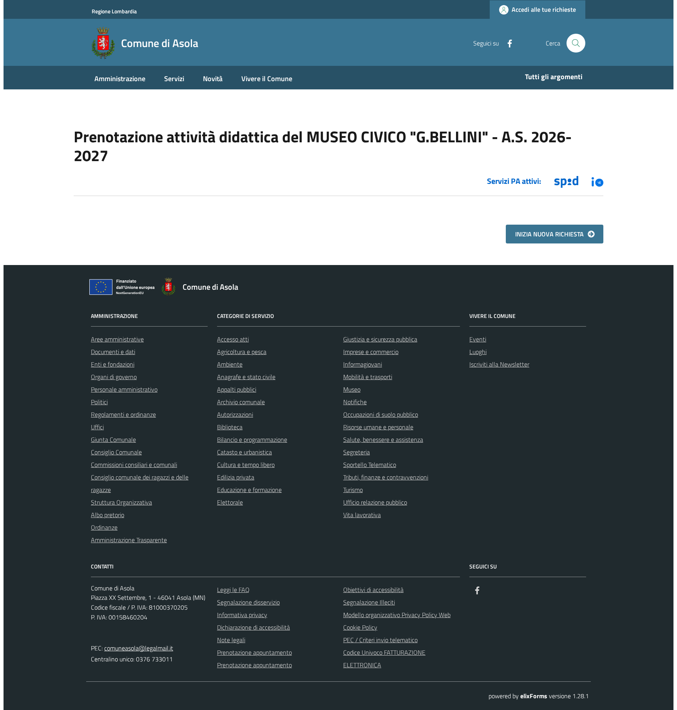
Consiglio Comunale (116, 452)
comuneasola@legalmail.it (138, 648)
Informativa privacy (242, 614)
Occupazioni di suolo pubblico (380, 414)
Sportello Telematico (369, 464)
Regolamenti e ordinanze (123, 414)
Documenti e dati (113, 351)
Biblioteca (230, 427)
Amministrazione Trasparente (129, 540)
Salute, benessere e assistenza (383, 439)
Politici (99, 402)
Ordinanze (104, 527)
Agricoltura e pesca (241, 351)
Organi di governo (114, 376)
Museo (351, 389)
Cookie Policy (360, 627)
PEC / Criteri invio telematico (380, 640)
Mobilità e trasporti (367, 376)
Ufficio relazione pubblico (375, 502)
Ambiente (230, 364)
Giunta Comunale (113, 439)
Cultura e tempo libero (246, 464)
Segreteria (356, 452)
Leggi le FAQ (233, 589)
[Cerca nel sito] (576, 43)
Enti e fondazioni (112, 364)
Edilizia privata (235, 477)
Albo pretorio (107, 514)
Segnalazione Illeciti (369, 602)
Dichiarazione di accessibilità (253, 627)
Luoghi (478, 351)
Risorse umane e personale (378, 427)
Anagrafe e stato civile (246, 376)
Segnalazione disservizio (248, 602)
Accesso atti (233, 339)
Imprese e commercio (370, 351)
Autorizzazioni (235, 414)
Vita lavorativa (362, 514)
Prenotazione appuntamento (254, 652)
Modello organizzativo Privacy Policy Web (397, 614)
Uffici (97, 427)
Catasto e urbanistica (244, 452)
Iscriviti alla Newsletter (499, 364)
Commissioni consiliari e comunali (134, 464)
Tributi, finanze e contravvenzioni (385, 477)
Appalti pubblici (236, 389)
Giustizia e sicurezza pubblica (380, 339)
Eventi (477, 339)
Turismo (353, 489)
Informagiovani (362, 364)
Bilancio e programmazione (252, 439)
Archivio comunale (241, 402)
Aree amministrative (117, 339)
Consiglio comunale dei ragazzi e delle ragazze (139, 483)
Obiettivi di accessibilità (373, 589)
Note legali (231, 640)
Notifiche (355, 402)
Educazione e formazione (249, 489)
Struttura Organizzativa (121, 502)
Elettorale (230, 502)
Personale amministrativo (124, 389)
